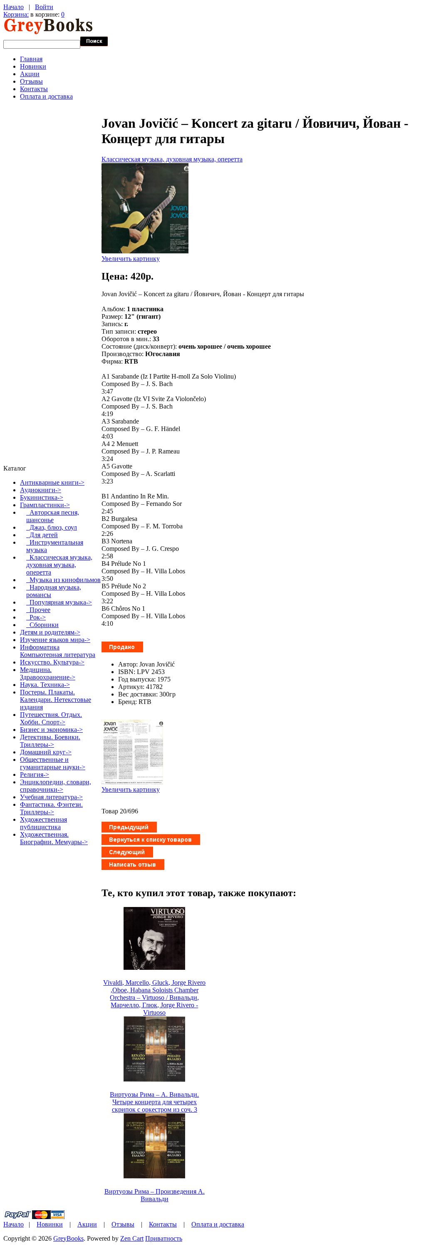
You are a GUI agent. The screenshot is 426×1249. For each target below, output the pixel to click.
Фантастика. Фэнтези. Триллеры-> (51, 808)
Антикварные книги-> (52, 482)
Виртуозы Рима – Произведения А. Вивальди (154, 1195)
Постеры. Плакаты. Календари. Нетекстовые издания (55, 700)
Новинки (33, 66)
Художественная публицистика (43, 823)
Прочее (38, 609)
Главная (31, 58)
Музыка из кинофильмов (63, 579)
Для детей (42, 534)
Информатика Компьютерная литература (57, 651)
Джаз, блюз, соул (51, 527)
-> (45, 504)
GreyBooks (68, 1238)
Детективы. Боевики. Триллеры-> (50, 741)
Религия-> (34, 774)
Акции (30, 73)
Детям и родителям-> (50, 632)
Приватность (163, 1238)
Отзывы (31, 81)
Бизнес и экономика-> (51, 729)
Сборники (42, 624)
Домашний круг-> (46, 752)
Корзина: (16, 14)
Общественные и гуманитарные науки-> (52, 763)
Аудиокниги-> (40, 489)
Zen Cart (132, 1238)
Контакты (34, 88)
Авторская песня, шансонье (52, 516)
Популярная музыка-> (59, 602)
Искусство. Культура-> (52, 662)
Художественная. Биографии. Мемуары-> (54, 838)
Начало (13, 6)
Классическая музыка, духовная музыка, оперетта (172, 159)
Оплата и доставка (46, 96)
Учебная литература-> (51, 796)
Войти (44, 6)
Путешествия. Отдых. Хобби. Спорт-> (51, 718)
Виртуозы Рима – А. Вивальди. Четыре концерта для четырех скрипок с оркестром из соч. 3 (154, 1102)
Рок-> (36, 617)
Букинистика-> (41, 497)
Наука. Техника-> (45, 684)
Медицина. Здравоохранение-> (47, 673)
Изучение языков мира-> (55, 639)
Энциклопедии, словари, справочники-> (55, 785)
